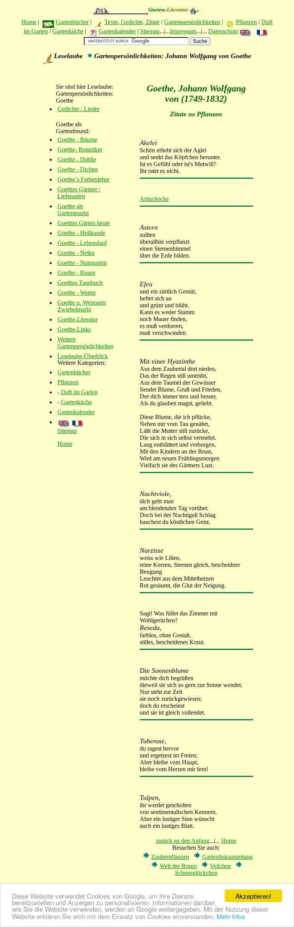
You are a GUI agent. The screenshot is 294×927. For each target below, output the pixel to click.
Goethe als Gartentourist (73, 209)
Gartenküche (67, 31)
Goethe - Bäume (77, 139)
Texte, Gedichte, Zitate (132, 22)
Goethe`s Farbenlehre (83, 179)
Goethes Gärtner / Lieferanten (78, 192)
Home (28, 22)
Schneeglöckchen (196, 873)
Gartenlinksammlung (227, 857)
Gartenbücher (72, 22)
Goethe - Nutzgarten (82, 262)
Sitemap (150, 31)
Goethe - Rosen (76, 272)
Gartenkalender (117, 31)
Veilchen (220, 866)
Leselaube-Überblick (82, 356)
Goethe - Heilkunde (81, 233)
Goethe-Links (74, 329)
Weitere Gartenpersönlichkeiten (85, 342)
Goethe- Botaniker (79, 149)
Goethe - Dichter (77, 169)
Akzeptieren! (253, 896)
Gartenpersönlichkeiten (192, 22)
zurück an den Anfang (182, 840)
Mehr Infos (231, 916)
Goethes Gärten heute (83, 223)
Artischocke (154, 199)
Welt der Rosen (178, 866)
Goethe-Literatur (77, 319)
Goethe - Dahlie (76, 159)
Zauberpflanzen (170, 857)
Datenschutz (223, 31)
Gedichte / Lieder (78, 109)
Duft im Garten (79, 392)
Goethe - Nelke (76, 253)
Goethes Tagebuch (80, 282)
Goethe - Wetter (76, 292)
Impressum (183, 31)
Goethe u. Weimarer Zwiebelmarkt (81, 306)
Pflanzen (246, 22)
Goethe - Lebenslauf (82, 243)
